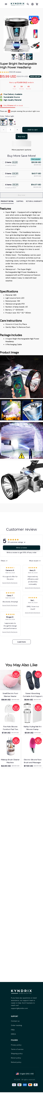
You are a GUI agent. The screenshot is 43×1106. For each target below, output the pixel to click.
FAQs (13, 1030)
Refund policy (16, 1062)
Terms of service (17, 1049)
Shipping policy (17, 1053)
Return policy (16, 1058)
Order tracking (16, 1025)
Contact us (15, 1021)
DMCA (13, 1034)
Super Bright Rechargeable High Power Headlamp (10, 583)
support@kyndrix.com (19, 1008)
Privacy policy (16, 1045)
